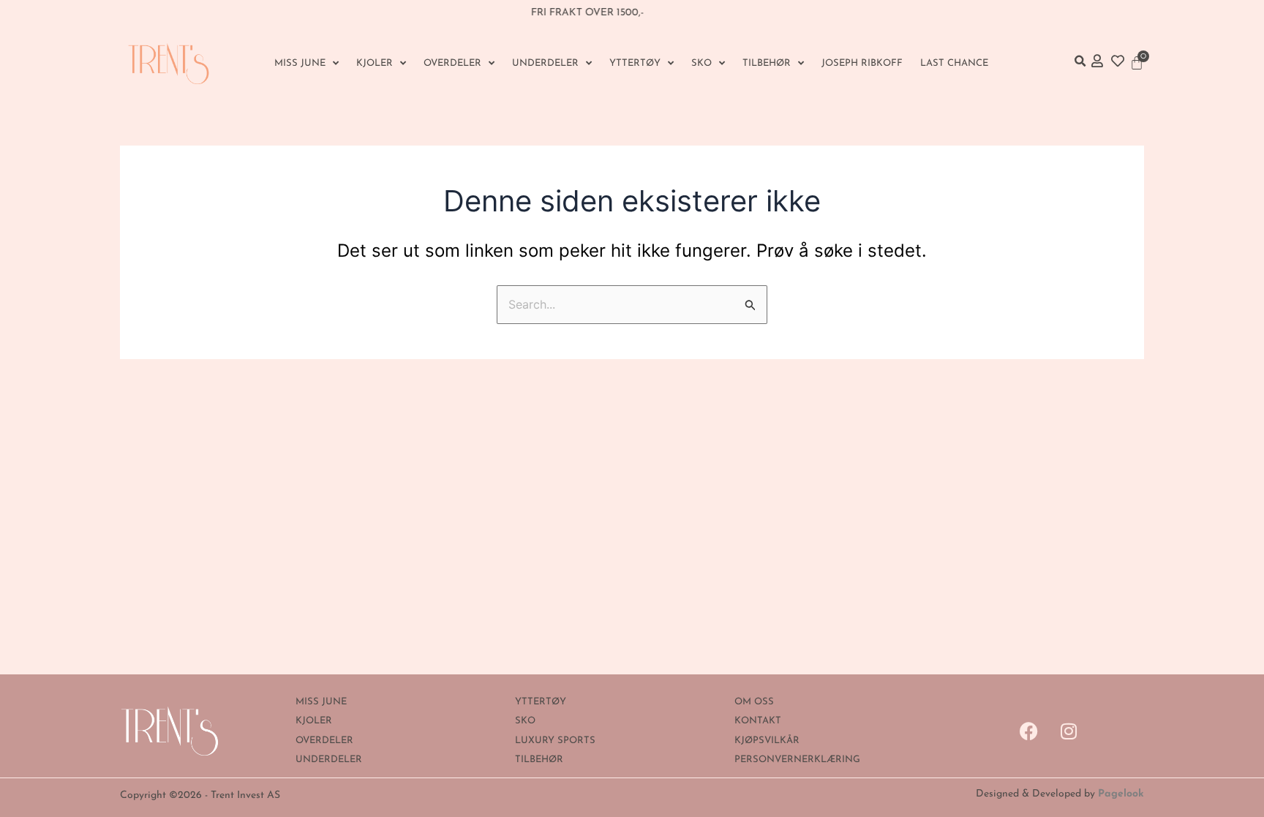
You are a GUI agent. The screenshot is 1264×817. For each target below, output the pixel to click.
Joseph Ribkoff (862, 63)
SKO (701, 63)
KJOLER (374, 63)
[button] (1080, 61)
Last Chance (954, 63)
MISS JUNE (300, 63)
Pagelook (1121, 793)
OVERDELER (452, 63)
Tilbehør (766, 63)
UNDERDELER (545, 63)
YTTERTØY (635, 63)
